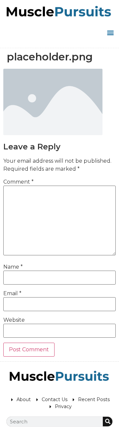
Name (13, 267)
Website (14, 320)
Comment (18, 182)
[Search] (107, 421)
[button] (110, 32)
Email (12, 293)
